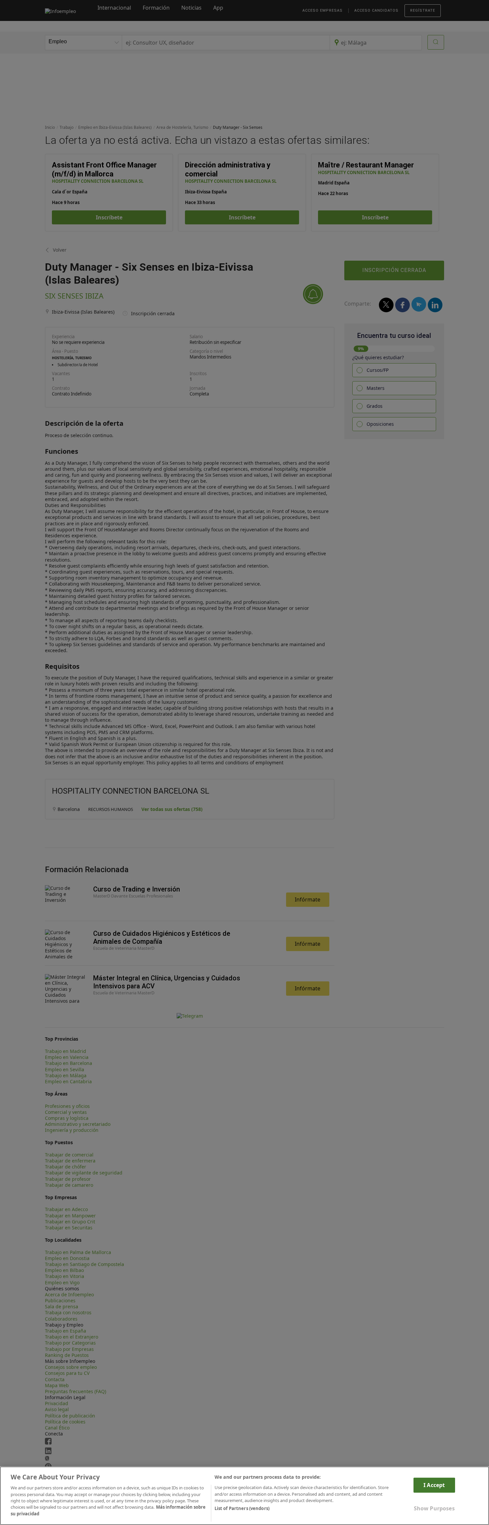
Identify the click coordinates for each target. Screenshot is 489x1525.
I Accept (434, 1485)
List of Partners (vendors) (242, 1509)
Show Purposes (434, 1508)
